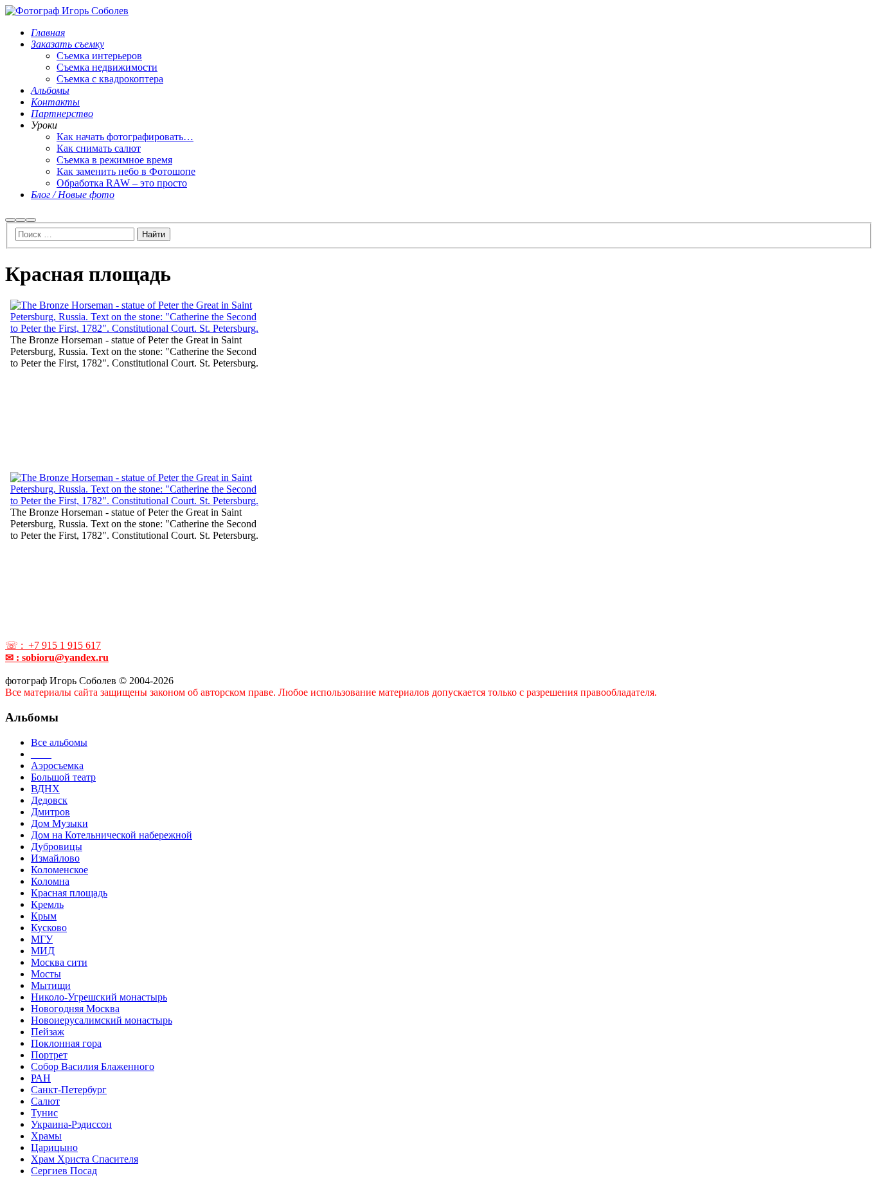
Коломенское (59, 869)
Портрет (49, 1054)
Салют (45, 1101)
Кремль (47, 904)
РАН (41, 1078)
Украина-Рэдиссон (71, 1124)
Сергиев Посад (64, 1170)
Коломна (50, 881)
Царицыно (54, 1147)
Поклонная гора (66, 1043)
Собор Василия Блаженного (92, 1066)
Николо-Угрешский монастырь (99, 997)
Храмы (46, 1135)
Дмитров (50, 811)
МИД (43, 950)
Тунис (44, 1112)
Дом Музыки (59, 823)
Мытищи (51, 985)
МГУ (42, 939)
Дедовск (49, 800)
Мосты (46, 973)
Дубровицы (56, 846)
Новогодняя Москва (75, 1008)
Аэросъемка (57, 765)
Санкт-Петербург (69, 1089)
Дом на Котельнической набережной (111, 834)
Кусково (49, 927)
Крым (44, 916)
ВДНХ (45, 788)
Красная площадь (69, 892)
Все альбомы (59, 742)
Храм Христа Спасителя (84, 1159)
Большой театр (63, 777)
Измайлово (55, 858)
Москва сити (59, 962)
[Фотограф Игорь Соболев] (67, 10)
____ (41, 753)
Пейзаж (47, 1031)
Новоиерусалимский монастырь (101, 1020)
